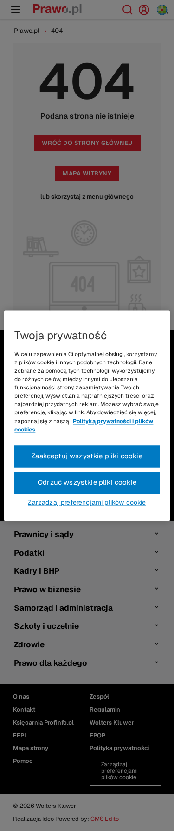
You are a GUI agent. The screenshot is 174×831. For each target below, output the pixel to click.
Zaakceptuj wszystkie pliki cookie (87, 455)
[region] (86, 415)
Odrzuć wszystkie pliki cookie (87, 482)
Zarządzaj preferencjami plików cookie (87, 502)
